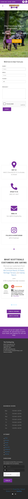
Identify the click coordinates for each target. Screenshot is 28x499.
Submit (7, 109)
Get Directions (16, 41)
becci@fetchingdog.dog (9, 349)
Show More (16, 296)
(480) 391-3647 (7, 347)
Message (5, 86)
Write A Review (13, 315)
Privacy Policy (16, 489)
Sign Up (8, 480)
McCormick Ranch (10, 270)
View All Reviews (14, 311)
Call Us (9, 41)
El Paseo (21, 270)
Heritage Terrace (9, 273)
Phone (4, 78)
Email (4, 72)
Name (4, 66)
